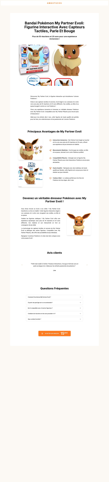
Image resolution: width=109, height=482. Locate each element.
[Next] (86, 264)
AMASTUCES (54, 3)
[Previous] (22, 264)
